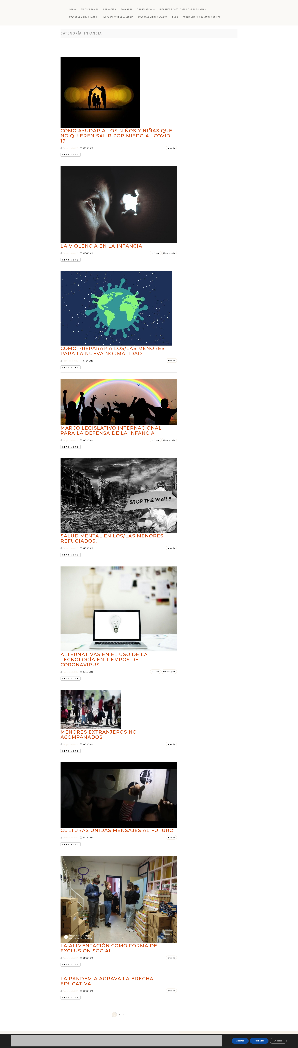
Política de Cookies (68, 1042)
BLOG (175, 17)
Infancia (171, 148)
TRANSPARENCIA (146, 9)
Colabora (127, 9)
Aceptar (240, 1040)
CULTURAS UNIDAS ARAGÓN (153, 17)
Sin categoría (169, 253)
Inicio (72, 9)
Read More (70, 155)
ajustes (88, 1045)
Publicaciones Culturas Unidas (202, 17)
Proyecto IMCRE (70, 148)
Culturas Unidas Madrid (83, 17)
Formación (109, 9)
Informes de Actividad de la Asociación (183, 9)
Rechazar (259, 1040)
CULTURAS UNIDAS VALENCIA (117, 17)
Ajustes (278, 1040)
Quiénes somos (90, 9)
